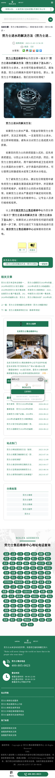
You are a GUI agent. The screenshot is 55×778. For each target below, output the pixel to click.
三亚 (13, 587)
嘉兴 (27, 601)
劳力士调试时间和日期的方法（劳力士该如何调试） (21, 465)
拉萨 (41, 587)
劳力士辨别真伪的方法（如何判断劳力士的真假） (21, 450)
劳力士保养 (27, 500)
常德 (34, 615)
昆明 (12, 568)
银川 (18, 591)
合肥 (49, 563)
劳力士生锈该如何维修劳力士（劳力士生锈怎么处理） (21, 470)
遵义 (35, 620)
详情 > (45, 373)
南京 (6, 559)
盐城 (24, 624)
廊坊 (6, 577)
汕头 (6, 587)
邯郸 (48, 573)
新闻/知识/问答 (36, 27)
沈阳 (40, 568)
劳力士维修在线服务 (9, 701)
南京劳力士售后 (24, 210)
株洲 (34, 610)
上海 (13, 554)
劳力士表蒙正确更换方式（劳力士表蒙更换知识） (21, 455)
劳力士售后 (12, 58)
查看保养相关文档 (8, 732)
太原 (27, 573)
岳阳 (6, 610)
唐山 (41, 573)
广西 (20, 577)
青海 (48, 587)
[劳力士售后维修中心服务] (17, 641)
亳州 (20, 606)
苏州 (6, 573)
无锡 (34, 582)
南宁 (26, 568)
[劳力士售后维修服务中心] (21, 2)
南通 (34, 601)
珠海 (48, 582)
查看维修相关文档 (8, 728)
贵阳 (33, 563)
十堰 (48, 610)
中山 (34, 577)
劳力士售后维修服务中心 (33, 745)
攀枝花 (27, 620)
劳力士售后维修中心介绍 (11, 704)
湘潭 (41, 610)
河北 (20, 573)
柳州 (48, 615)
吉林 (27, 582)
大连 (19, 563)
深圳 (27, 554)
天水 (42, 620)
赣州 (27, 587)
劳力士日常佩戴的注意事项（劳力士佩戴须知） (29, 305)
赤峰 (43, 591)
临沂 (41, 601)
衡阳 (13, 610)
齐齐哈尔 (8, 582)
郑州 (13, 559)
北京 (9, 381)
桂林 (5, 620)
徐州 (50, 596)
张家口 (35, 596)
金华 (41, 606)
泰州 (49, 620)
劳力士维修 (27, 495)
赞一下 (22, 250)
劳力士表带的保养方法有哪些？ (20, 475)
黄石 (20, 610)
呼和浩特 (19, 582)
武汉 (5, 563)
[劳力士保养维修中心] (35, 641)
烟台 (6, 606)
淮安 (48, 601)
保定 (34, 573)
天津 (34, 554)
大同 (36, 591)
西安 (12, 563)
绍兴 (13, 606)
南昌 (19, 568)
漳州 (34, 587)
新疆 (4, 591)
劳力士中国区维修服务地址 (12, 711)
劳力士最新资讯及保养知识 (12, 715)
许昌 (20, 615)
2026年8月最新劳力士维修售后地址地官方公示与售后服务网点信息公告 (21, 419)
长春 (13, 573)
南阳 (27, 615)
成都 (46, 381)
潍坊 (6, 601)
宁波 (27, 559)
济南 (5, 568)
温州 (43, 596)
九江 (13, 601)
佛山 (27, 577)
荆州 (6, 615)
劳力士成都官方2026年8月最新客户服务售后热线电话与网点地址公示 (21, 429)
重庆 (48, 554)
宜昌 (13, 615)
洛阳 (48, 606)
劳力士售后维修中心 (19, 27)
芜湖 (41, 582)
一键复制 (44, 264)
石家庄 (48, 568)
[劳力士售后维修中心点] (27, 641)
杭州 (48, 559)
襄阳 (27, 610)
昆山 (13, 577)
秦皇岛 (19, 596)
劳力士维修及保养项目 (10, 708)
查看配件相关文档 (8, 735)
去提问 (32, 250)
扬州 (34, 606)
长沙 (20, 559)
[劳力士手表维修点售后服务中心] (3, 2)
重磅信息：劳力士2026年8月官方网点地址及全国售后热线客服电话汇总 (21, 409)
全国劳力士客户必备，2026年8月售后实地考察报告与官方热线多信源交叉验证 (21, 414)
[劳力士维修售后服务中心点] (12, 3)
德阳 (41, 577)
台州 (31, 624)
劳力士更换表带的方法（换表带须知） (25, 310)
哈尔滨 (41, 563)
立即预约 (27, 392)
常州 (20, 601)
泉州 (41, 615)
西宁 (19, 620)
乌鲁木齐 (27, 591)
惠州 (12, 620)
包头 (50, 591)
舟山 (27, 606)
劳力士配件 (27, 509)
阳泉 (4, 596)
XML (27, 752)
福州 (26, 563)
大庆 (11, 596)
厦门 (34, 559)
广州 (20, 554)
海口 (20, 587)
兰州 (11, 591)
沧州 (27, 596)
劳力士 (27, 514)
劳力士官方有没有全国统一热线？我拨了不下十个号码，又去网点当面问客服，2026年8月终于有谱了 (21, 424)
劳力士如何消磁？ (14, 460)
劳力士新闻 (27, 505)
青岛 (33, 568)
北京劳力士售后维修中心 (27, 331)
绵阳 (48, 577)
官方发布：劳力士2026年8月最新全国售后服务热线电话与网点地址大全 (21, 404)
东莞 (41, 559)
